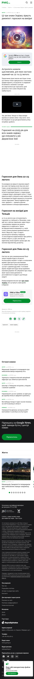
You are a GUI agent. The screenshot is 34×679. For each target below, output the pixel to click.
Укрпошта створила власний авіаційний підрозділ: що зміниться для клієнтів (16, 378)
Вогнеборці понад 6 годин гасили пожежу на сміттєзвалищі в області (16, 403)
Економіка (4, 375)
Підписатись (17, 301)
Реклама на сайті (7, 600)
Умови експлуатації (8, 605)
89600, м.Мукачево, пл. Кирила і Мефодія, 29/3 (16, 630)
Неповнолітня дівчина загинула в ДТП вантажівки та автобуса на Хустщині (15, 411)
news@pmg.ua (6, 642)
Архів (3, 612)
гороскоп (5, 324)
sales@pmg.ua (6, 649)
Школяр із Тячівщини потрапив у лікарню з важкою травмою (16, 386)
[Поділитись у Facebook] (11, 319)
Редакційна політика (8, 588)
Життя (10, 7)
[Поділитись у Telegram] (15, 319)
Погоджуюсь (12, 673)
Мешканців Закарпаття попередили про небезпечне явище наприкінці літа (16, 370)
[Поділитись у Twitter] (19, 319)
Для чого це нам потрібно (11, 670)
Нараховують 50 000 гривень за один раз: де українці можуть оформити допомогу (16, 395)
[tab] (9, 492)
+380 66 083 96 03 (7, 636)
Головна (4, 7)
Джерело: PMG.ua (7, 309)
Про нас (4, 586)
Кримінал (4, 407)
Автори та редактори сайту (10, 591)
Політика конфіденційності (10, 603)
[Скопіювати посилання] (24, 319)
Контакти (4, 593)
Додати (19, 62)
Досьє (4, 614)
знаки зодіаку (14, 324)
